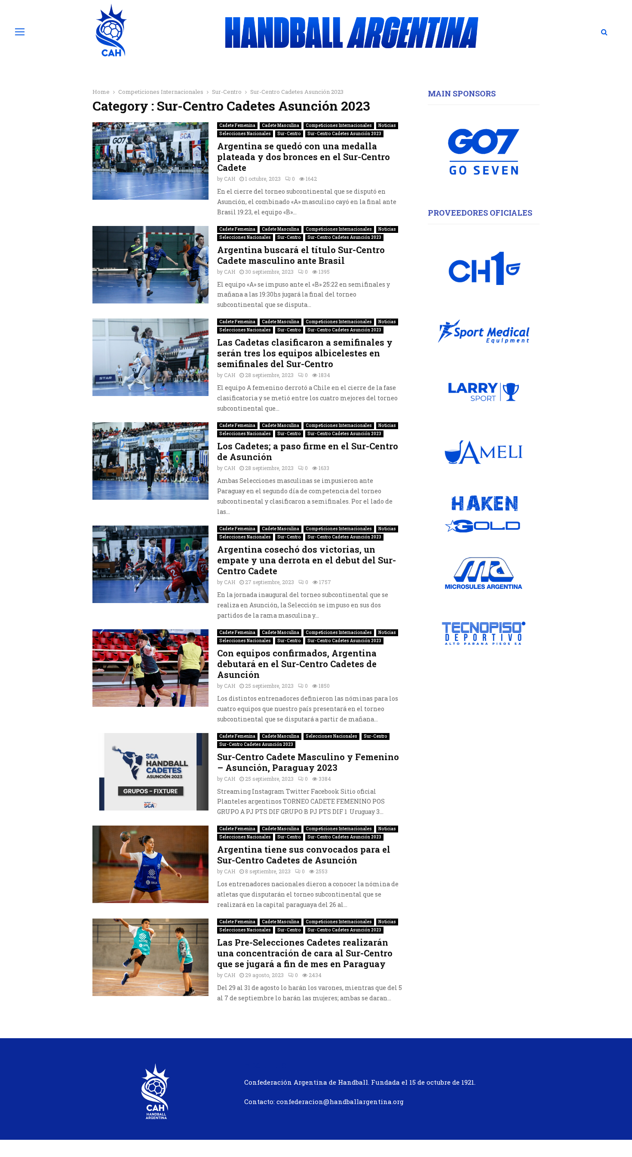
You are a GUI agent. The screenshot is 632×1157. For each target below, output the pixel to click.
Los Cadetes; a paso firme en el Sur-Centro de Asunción (307, 451)
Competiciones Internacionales (339, 125)
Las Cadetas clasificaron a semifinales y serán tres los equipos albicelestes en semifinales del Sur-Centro (305, 353)
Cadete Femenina (237, 125)
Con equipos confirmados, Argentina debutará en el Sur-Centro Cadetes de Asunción (297, 663)
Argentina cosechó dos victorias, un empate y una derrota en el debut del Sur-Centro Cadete (306, 560)
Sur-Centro (289, 133)
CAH (229, 178)
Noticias (387, 125)
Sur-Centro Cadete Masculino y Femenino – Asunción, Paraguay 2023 (308, 762)
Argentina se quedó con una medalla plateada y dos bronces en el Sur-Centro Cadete (303, 156)
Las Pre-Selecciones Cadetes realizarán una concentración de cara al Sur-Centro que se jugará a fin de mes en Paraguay (305, 953)
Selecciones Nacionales (245, 133)
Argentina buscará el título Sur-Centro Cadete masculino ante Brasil (301, 255)
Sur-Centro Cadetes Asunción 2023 (344, 133)
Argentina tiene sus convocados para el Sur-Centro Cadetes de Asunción (303, 855)
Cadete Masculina (280, 125)
